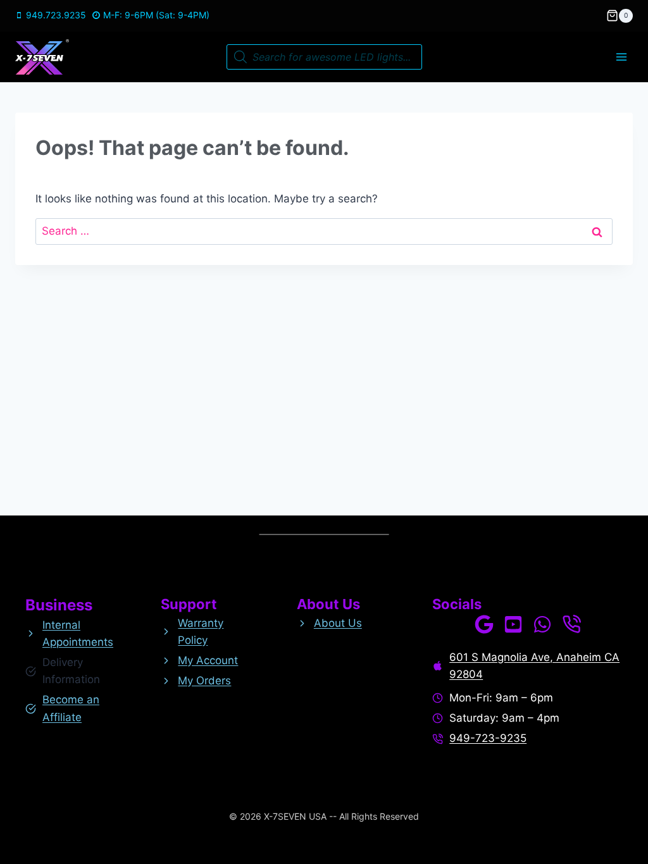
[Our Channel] (513, 624)
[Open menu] (621, 56)
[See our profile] (484, 624)
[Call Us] (571, 624)
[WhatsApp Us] (542, 624)
